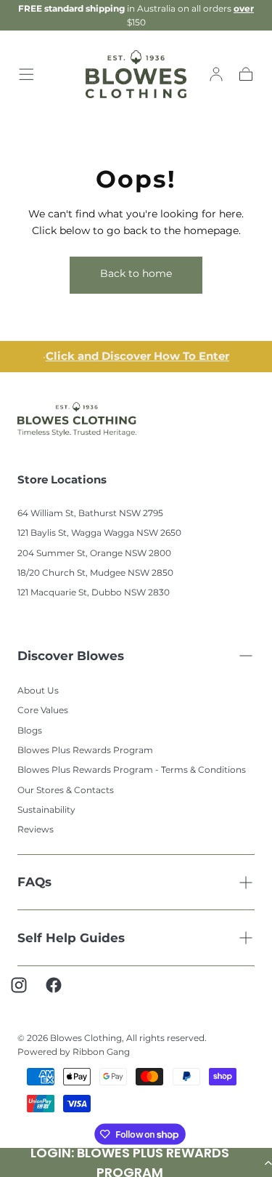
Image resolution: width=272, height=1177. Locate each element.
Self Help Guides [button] (71, 938)
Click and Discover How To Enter (137, 356)
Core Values (42, 709)
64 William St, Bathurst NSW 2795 (90, 512)
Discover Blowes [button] (70, 655)
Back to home (136, 273)
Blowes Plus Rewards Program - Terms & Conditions (131, 769)
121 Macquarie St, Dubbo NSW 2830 (93, 592)
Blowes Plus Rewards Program (85, 749)
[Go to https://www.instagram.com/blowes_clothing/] (26, 992)
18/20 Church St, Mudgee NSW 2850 (95, 572)
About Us (38, 690)
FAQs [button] (34, 882)
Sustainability (46, 809)
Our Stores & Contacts (65, 789)
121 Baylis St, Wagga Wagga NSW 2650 (99, 532)
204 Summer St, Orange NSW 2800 (94, 552)
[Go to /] (136, 74)
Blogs (29, 730)
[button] (26, 74)
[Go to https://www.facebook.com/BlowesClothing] (61, 992)
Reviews (35, 829)
